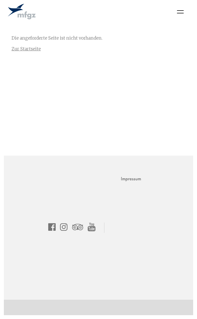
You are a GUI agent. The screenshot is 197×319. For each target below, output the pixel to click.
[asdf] (52, 227)
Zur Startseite (26, 49)
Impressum (131, 178)
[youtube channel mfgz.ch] (91, 227)
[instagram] (63, 227)
